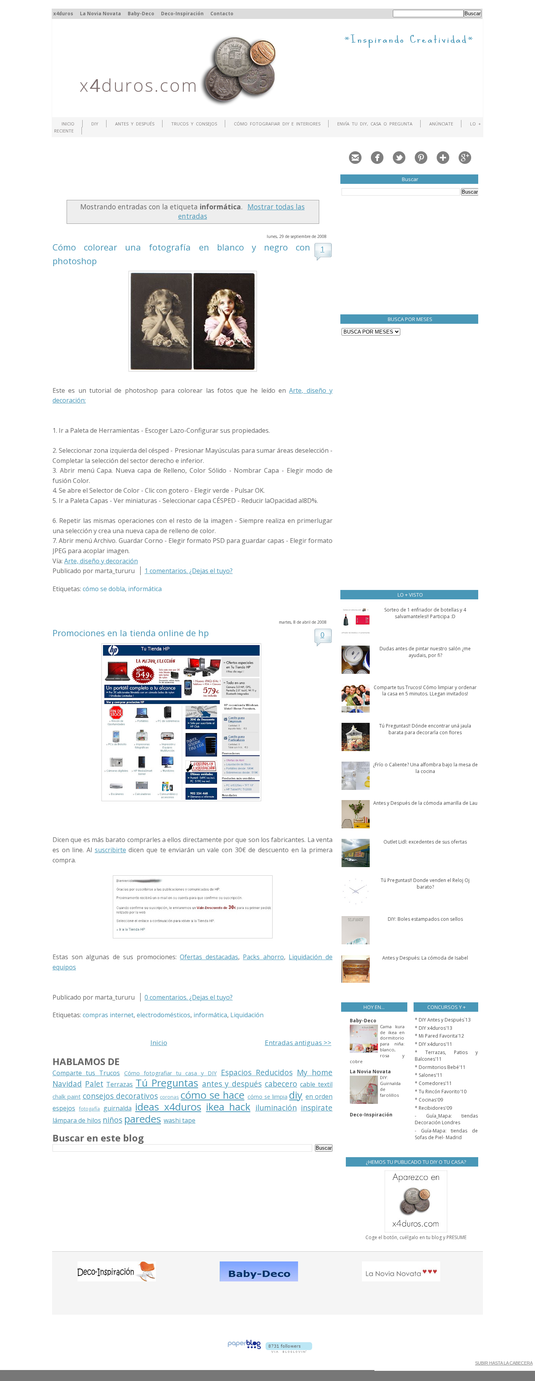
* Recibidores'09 (433, 1108)
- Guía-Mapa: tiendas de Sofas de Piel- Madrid (446, 1134)
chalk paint (66, 1096)
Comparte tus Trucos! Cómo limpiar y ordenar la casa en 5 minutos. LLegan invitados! (425, 690)
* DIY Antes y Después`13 (443, 1019)
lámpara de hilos (76, 1120)
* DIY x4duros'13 (433, 1028)
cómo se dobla (104, 588)
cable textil (316, 1084)
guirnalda (117, 1108)
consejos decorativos (120, 1096)
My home (315, 1072)
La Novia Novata (100, 13)
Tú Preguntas (167, 1083)
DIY (94, 124)
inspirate (317, 1107)
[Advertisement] (195, 170)
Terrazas (119, 1084)
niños (112, 1119)
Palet (94, 1083)
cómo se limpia (267, 1096)
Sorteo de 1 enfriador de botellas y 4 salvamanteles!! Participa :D (425, 613)
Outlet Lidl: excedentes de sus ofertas (425, 841)
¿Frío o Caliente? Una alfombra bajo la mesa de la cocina (425, 768)
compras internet (108, 1015)
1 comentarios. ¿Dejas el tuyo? (189, 570)
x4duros (63, 13)
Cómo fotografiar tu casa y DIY (170, 1073)
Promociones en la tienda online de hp (130, 633)
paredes (142, 1119)
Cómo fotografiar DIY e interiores (277, 124)
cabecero (281, 1083)
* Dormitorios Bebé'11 (440, 1067)
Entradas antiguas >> (298, 1042)
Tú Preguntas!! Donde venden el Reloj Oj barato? (425, 883)
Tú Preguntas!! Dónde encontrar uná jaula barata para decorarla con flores (425, 729)
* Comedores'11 (433, 1083)
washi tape (179, 1120)
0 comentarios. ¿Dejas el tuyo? (189, 997)
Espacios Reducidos (257, 1072)
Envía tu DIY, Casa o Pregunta (374, 124)
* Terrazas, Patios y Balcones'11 (446, 1055)
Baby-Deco (141, 13)
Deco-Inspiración (182, 13)
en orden (319, 1096)
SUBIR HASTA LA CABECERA (504, 1363)
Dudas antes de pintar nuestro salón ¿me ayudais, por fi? (425, 652)
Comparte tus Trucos (86, 1073)
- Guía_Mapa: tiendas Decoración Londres (446, 1119)
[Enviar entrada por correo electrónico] (243, 570)
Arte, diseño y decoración (101, 561)
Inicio (67, 124)
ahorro (263, 957)
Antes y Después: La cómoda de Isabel (425, 958)
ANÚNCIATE (441, 124)
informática (145, 588)
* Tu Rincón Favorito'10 (440, 1091)
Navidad (67, 1083)
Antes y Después (134, 124)
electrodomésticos (163, 1015)
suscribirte (110, 850)
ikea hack (228, 1107)
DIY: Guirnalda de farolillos (390, 1086)
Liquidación (247, 1015)
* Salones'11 (429, 1075)
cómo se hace (212, 1095)
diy (295, 1095)
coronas (169, 1096)
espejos (63, 1108)
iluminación (276, 1107)
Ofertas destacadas (209, 957)
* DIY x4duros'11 (433, 1044)
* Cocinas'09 (429, 1099)
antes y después (232, 1083)
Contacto (221, 13)
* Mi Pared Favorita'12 (439, 1036)
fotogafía (89, 1108)
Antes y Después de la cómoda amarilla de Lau (425, 803)
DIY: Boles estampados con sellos (425, 919)
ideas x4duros (168, 1107)
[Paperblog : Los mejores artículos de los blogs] (244, 1350)
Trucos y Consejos (194, 124)
